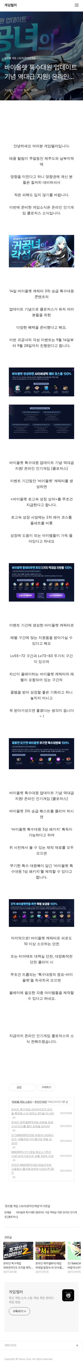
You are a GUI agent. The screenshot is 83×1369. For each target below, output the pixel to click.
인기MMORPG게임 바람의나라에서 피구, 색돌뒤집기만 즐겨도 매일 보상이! (32, 1139)
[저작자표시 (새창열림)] (57, 1087)
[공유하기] (25, 1087)
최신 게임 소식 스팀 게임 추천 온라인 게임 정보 (31, 1300)
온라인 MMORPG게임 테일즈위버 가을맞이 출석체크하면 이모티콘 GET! (32, 1168)
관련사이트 (10, 1345)
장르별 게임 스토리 (22, 1101)
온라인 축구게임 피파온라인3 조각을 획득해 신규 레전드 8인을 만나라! (32, 1111)
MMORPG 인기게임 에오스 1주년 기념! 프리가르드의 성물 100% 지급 (32, 1154)
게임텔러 (10, 5)
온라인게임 (41, 1101)
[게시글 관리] (31, 1087)
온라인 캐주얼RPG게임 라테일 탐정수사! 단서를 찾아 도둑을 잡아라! (32, 1124)
